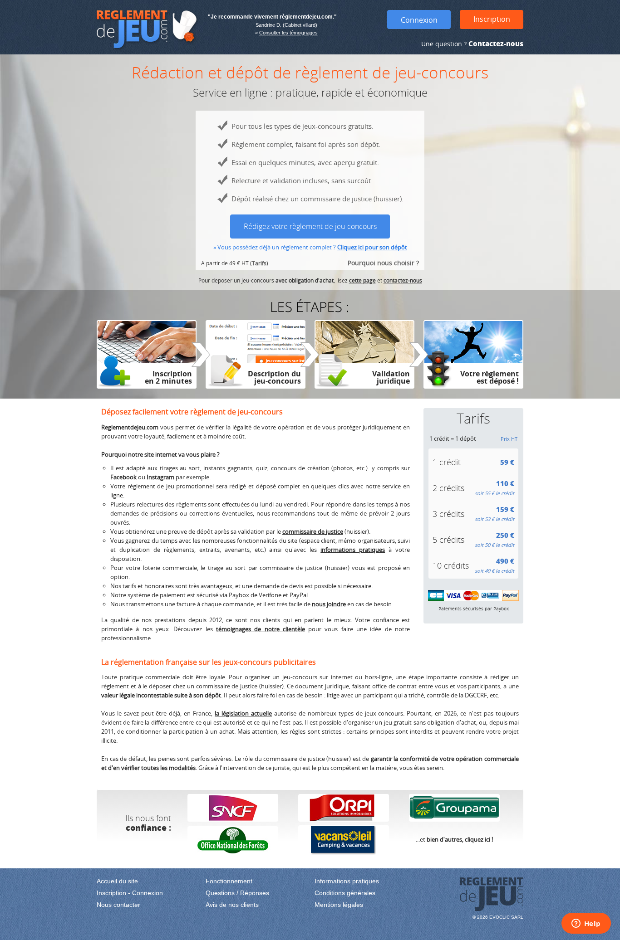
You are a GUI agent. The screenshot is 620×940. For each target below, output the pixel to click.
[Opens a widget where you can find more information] (586, 924)
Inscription (491, 19)
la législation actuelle (243, 713)
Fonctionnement (229, 881)
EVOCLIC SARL (506, 917)
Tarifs (259, 263)
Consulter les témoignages (288, 32)
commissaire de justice (312, 531)
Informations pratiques (347, 881)
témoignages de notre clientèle (260, 629)
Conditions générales (345, 892)
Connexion (419, 20)
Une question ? (472, 43)
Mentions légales (339, 904)
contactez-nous (403, 280)
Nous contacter (118, 904)
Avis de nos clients (232, 904)
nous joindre (329, 604)
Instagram (160, 477)
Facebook (123, 477)
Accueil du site (117, 881)
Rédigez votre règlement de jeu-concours (310, 226)
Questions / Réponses (237, 892)
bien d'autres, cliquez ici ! (460, 839)
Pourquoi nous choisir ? (383, 262)
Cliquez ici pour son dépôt (372, 247)
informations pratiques (352, 549)
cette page (362, 280)
